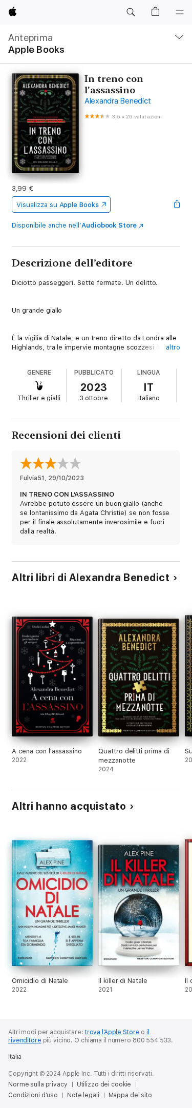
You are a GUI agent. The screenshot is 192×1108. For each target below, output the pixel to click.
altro (173, 347)
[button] (130, 12)
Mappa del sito (130, 1095)
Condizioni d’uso (33, 1095)
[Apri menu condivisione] (177, 204)
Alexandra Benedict (117, 101)
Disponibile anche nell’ (74, 225)
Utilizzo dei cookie (104, 1084)
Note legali (83, 1095)
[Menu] (179, 12)
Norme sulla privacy (38, 1084)
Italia (15, 1056)
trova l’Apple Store (112, 1032)
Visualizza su (57, 205)
